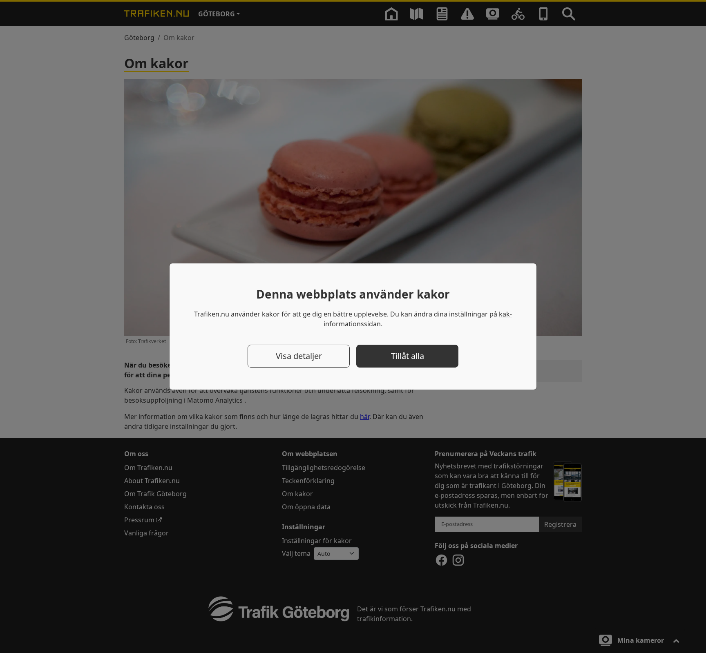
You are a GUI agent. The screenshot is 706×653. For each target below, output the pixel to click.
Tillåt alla (407, 355)
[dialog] (353, 326)
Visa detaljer (299, 355)
